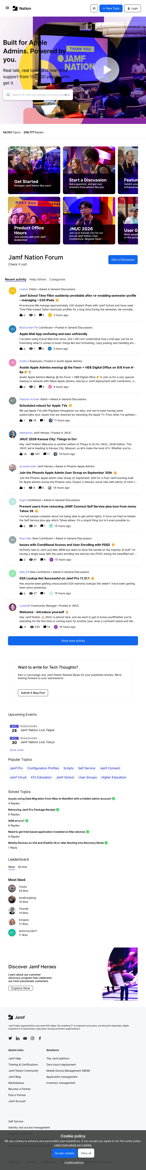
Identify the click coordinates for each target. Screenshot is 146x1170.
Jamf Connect (110, 768)
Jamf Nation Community (23, 1070)
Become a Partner (19, 1089)
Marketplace (16, 1082)
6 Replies (14, 825)
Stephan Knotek (29, 399)
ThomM (23, 908)
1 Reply (12, 847)
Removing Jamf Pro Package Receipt (31, 809)
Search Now (65, 988)
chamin (23, 289)
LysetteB (24, 605)
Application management (61, 1076)
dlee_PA (24, 571)
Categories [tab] (57, 279)
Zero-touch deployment (61, 1064)
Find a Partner (17, 1095)
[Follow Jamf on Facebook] (40, 1038)
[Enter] (6, 94)
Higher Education (113, 777)
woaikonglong (27, 897)
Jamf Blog (14, 1076)
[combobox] (38, 94)
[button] (73, 1162)
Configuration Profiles (43, 768)
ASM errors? (16, 820)
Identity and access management (29, 1127)
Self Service (86, 768)
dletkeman (26, 432)
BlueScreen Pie (28, 327)
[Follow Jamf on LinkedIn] (18, 1038)
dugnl (22, 500)
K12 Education (41, 777)
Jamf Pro (16, 768)
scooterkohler (27, 466)
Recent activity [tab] (15, 279)
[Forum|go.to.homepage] (22, 8)
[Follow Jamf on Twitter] (10, 1038)
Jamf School (65, 777)
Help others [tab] (37, 279)
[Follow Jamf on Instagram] (32, 1038)
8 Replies (14, 814)
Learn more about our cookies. (73, 1145)
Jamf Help (14, 1058)
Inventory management (60, 1082)
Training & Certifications (23, 1064)
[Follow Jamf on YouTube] (25, 1038)
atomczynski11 (28, 930)
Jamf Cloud (18, 777)
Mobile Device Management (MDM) (68, 1070)
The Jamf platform (57, 1058)
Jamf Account (17, 1101)
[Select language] (94, 8)
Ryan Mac (25, 538)
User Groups (88, 777)
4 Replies (14, 803)
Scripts (68, 768)
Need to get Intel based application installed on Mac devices (46, 831)
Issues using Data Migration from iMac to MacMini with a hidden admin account (59, 798)
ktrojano (24, 919)
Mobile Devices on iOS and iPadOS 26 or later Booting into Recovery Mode (56, 842)
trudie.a (24, 361)
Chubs (23, 886)
